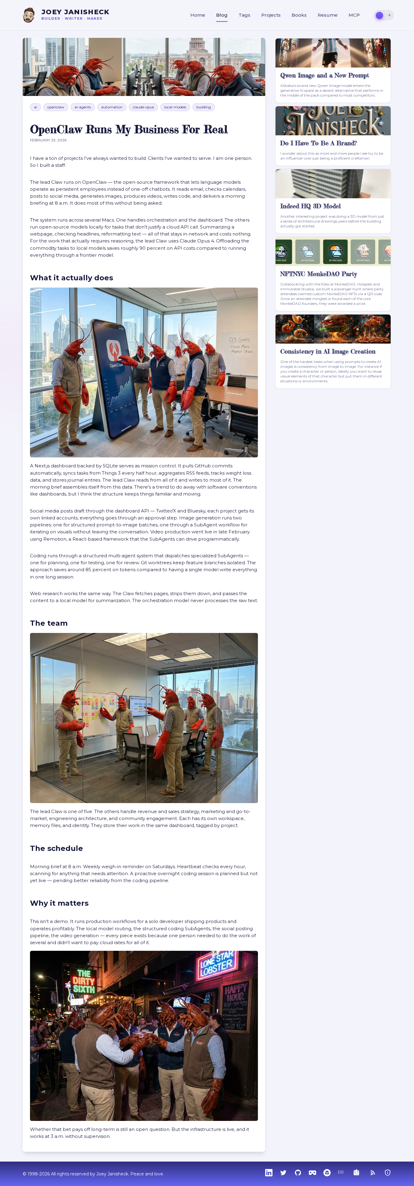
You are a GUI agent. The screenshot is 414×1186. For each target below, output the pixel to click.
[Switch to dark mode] (384, 15)
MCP (354, 15)
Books (299, 15)
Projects (271, 15)
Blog (222, 15)
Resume (328, 15)
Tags (244, 15)
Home (197, 15)
